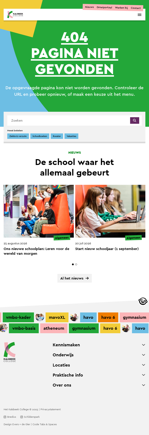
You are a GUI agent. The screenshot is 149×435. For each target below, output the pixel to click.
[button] (73, 264)
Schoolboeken (40, 136)
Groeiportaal (104, 7)
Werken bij (121, 8)
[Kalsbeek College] (15, 14)
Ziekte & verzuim (18, 136)
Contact (136, 8)
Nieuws (89, 7)
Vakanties (71, 136)
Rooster (57, 136)
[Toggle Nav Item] (143, 345)
